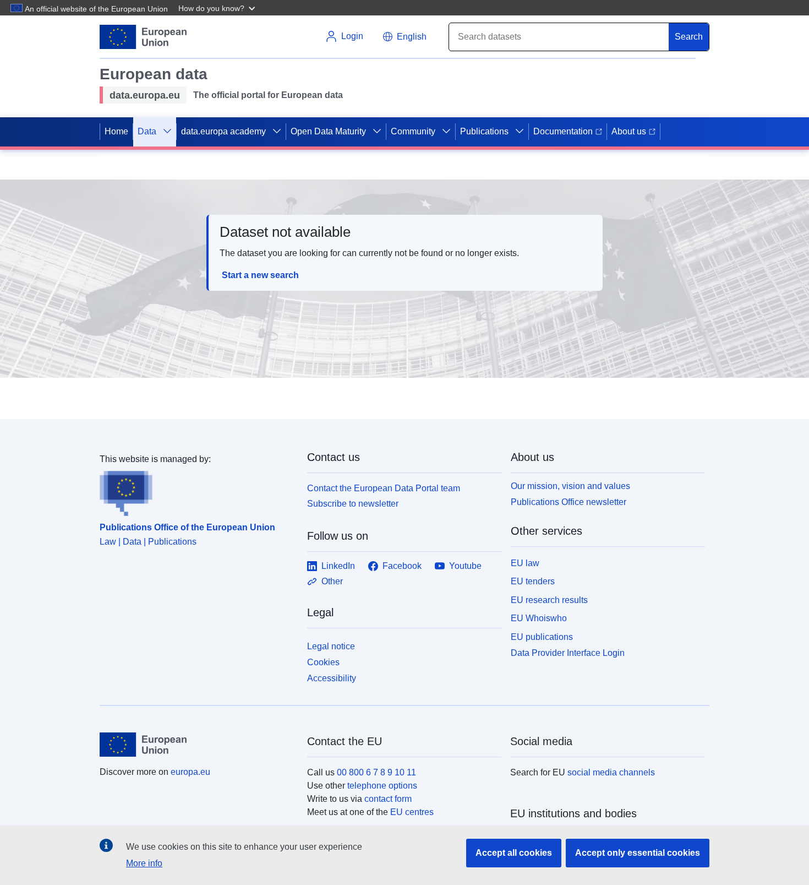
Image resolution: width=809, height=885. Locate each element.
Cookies (323, 662)
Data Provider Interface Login (568, 653)
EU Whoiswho (539, 618)
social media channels (611, 772)
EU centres (412, 812)
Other (332, 581)
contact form (388, 798)
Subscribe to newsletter (352, 503)
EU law (525, 563)
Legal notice (331, 646)
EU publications (542, 637)
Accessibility (331, 678)
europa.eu (190, 772)
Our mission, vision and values (570, 486)
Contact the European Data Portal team (383, 488)
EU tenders (533, 581)
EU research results (549, 600)
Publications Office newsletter (568, 502)
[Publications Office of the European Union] (197, 491)
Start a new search (260, 275)
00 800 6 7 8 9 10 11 (376, 772)
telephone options (382, 785)
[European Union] (197, 744)
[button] (218, 7)
